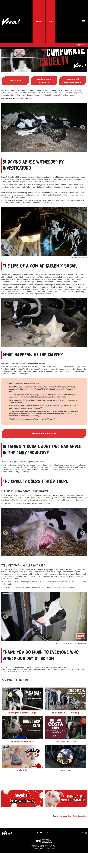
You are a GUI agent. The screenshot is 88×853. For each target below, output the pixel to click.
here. (49, 503)
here (72, 587)
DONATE (39, 21)
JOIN (51, 21)
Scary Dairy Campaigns (77, 816)
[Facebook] (12, 801)
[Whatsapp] (24, 801)
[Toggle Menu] (84, 21)
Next (82, 126)
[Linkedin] (28, 801)
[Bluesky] (20, 801)
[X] (16, 801)
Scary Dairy (62, 816)
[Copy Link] (32, 801)
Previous (5, 126)
